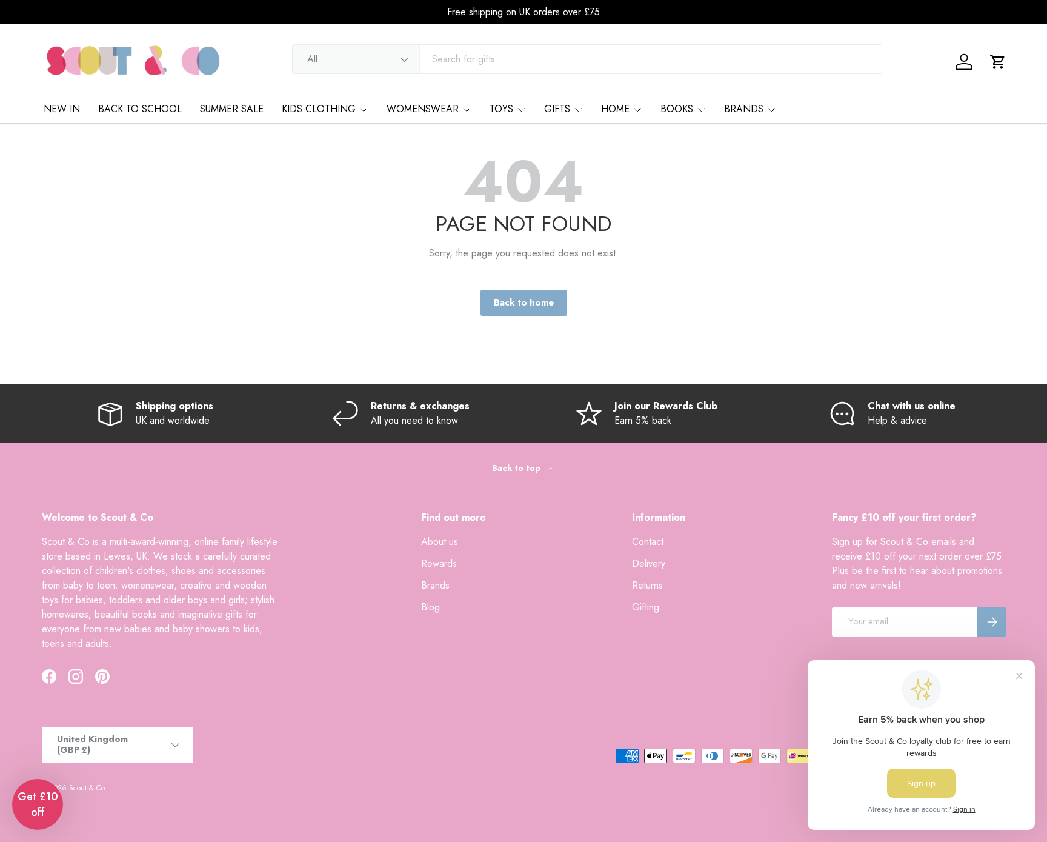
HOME (615, 109)
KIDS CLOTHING (319, 109)
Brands (435, 585)
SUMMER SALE (232, 109)
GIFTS (557, 109)
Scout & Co (86, 788)
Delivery (648, 563)
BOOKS (676, 109)
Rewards (439, 563)
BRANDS (743, 109)
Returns (647, 585)
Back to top (517, 468)
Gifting (645, 607)
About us (439, 542)
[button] (998, 61)
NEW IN (62, 109)
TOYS (501, 109)
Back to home (524, 302)
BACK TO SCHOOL (140, 109)
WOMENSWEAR (423, 109)
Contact (647, 542)
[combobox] (587, 59)
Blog (430, 607)
